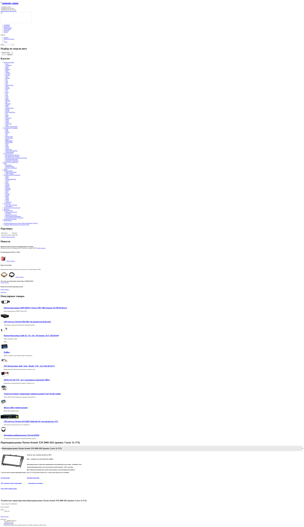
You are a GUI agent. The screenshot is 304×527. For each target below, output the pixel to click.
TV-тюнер (8, 213)
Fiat (6, 79)
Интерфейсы (8, 206)
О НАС (6, 32)
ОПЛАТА (6, 30)
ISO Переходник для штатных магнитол (16, 158)
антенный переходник (33, 478)
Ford (6, 81)
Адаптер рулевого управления (12, 175)
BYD (6, 71)
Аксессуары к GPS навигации (12, 207)
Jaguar (7, 92)
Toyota (5, 42)
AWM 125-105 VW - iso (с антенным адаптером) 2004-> (27, 380)
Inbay (5, 163)
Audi (6, 129)
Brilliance (7, 69)
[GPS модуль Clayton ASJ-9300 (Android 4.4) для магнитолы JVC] (10, 418)
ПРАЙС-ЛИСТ (8, 28)
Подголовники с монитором (13, 216)
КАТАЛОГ (7, 26)
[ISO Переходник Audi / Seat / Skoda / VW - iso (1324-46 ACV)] (4, 362)
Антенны (6, 209)
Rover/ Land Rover (10, 112)
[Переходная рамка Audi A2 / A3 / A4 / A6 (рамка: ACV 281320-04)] (4, 332)
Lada (6, 95)
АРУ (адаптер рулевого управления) (11, 483)
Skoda (7, 115)
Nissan (7, 105)
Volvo (6, 125)
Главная (6, 37)
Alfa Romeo (8, 65)
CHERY (7, 72)
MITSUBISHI (9, 142)
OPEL (7, 106)
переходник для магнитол (35, 483)
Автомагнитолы (8, 170)
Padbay (6, 169)
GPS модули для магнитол (11, 162)
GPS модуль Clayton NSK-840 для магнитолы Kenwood (27, 322)
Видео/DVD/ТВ (8, 210)
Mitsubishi (8, 103)
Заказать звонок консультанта (9, 11)
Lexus (6, 96)
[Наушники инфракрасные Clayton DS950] (3, 432)
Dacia (6, 76)
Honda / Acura (9, 136)
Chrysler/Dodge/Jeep (10, 179)
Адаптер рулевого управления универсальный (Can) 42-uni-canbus (32, 394)
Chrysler (7, 75)
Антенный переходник (11, 159)
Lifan (6, 98)
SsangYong (8, 118)
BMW (7, 68)
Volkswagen (8, 123)
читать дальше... (41, 248)
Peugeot (7, 193)
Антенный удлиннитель (11, 160)
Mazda (7, 99)
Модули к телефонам (11, 168)
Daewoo (7, 132)
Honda (7, 86)
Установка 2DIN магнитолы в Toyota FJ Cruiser (16, 224)
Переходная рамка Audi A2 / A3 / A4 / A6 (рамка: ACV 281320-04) (31, 335)
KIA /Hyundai (9, 138)
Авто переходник (8, 153)
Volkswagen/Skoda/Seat (11, 150)
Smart (6, 116)
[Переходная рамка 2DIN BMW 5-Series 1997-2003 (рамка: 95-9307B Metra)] (5, 304)
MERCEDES (8, 140)
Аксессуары (7, 203)
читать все (3, 292)
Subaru (7, 119)
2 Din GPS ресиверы (10, 172)
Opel (6, 145)
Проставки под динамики (11, 128)
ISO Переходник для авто (12, 156)
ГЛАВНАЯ (7, 25)
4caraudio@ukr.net (8, 523)
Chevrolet (7, 73)
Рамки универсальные (11, 126)
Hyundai (7, 88)
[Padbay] (4, 349)
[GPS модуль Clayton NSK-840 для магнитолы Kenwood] (5, 318)
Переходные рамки (9, 39)
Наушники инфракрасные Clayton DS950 (21, 435)
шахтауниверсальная (9, 488)
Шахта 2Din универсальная (15, 408)
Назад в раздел (5, 516)
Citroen (7, 180)
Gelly (6, 82)
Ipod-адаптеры (8, 220)
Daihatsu (7, 78)
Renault (7, 111)
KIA (6, 93)
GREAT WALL (9, 85)
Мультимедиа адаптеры (10, 219)
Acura (6, 64)
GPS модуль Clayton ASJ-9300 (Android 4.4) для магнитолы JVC (31, 421)
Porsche (7, 109)
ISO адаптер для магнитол (12, 155)
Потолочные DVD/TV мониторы (14, 217)
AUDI (7, 66)
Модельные (8, 165)
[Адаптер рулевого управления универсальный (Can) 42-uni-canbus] (4, 390)
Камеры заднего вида (11, 212)
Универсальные (9, 152)
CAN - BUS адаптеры (11, 205)
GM (6, 83)
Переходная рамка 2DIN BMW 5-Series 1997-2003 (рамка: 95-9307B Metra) (35, 308)
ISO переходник (5, 478)
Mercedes (7, 101)
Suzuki (7, 121)
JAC (6, 91)
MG (6, 102)
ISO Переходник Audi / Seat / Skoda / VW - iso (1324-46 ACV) (29, 366)
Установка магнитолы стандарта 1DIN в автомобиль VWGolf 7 (21, 223)
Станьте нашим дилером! (8, 237)
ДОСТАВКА (7, 29)
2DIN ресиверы (9, 173)
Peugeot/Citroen (9, 108)
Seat (6, 113)
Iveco (6, 89)
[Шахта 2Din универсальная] (3, 404)
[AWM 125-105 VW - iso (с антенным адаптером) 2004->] (6, 376)
